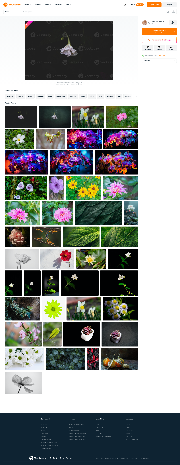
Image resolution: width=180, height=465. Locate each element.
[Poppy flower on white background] (22, 259)
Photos (37, 5)
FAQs (97, 424)
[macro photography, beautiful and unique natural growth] (52, 334)
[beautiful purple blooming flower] (56, 188)
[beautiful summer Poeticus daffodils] (88, 117)
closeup (110, 96)
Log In (169, 5)
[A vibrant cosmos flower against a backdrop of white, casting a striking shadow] (57, 259)
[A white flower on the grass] (19, 139)
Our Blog (99, 433)
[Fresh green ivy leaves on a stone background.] (22, 308)
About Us (99, 430)
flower (20, 96)
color (101, 96)
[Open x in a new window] (67, 458)
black (83, 96)
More (67, 5)
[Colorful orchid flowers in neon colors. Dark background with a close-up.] (84, 139)
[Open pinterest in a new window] (60, 458)
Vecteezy (44, 427)
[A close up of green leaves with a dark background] (65, 359)
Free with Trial (159, 31)
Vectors (26, 5)
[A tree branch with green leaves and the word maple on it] (50, 139)
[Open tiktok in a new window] (64, 458)
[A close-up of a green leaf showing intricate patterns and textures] (81, 237)
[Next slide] (134, 96)
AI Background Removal (49, 445)
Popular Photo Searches (77, 436)
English (128, 424)
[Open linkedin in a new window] (57, 458)
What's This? (161, 56)
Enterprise (44, 433)
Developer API (46, 439)
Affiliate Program (74, 430)
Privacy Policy (134, 458)
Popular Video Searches (77, 439)
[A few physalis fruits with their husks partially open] (119, 359)
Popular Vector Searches (77, 433)
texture (128, 96)
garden (30, 96)
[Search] (167, 11)
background (60, 96)
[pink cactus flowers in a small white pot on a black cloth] (81, 334)
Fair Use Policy (144, 458)
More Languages (132, 439)
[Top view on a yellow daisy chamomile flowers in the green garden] (83, 188)
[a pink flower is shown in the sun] (17, 237)
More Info (147, 61)
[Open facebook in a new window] (50, 458)
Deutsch (129, 433)
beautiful (73, 96)
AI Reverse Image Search (50, 442)
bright (92, 96)
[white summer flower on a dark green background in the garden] (21, 117)
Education (44, 436)
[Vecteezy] (12, 5)
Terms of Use (124, 458)
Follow (173, 24)
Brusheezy (44, 424)
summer (41, 96)
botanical (10, 96)
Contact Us (99, 427)
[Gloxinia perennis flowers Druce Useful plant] (26, 188)
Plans (133, 5)
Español (128, 427)
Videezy (43, 430)
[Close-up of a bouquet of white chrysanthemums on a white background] (24, 359)
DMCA (71, 427)
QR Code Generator (48, 448)
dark (50, 96)
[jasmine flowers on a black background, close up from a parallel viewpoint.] (123, 259)
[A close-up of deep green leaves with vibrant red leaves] (93, 359)
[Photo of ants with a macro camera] (46, 237)
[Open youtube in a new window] (70, 458)
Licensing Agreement (76, 424)
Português (129, 430)
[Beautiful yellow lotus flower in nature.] (91, 259)
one (119, 96)
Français (129, 436)
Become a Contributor (103, 436)
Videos (47, 5)
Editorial (58, 5)
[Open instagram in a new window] (54, 458)
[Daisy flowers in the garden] (120, 308)
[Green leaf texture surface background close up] (98, 213)
